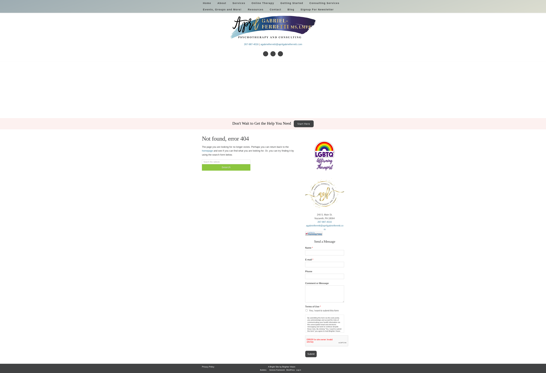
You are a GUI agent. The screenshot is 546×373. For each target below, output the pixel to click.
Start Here (303, 123)
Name (309, 248)
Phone (308, 271)
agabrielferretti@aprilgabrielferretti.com (281, 44)
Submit (311, 354)
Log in (298, 370)
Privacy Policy (208, 367)
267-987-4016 (251, 44)
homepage (207, 150)
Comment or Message (317, 283)
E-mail (309, 259)
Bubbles (263, 370)
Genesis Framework (277, 370)
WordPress (290, 370)
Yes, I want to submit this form (324, 310)
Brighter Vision (288, 367)
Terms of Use (313, 306)
